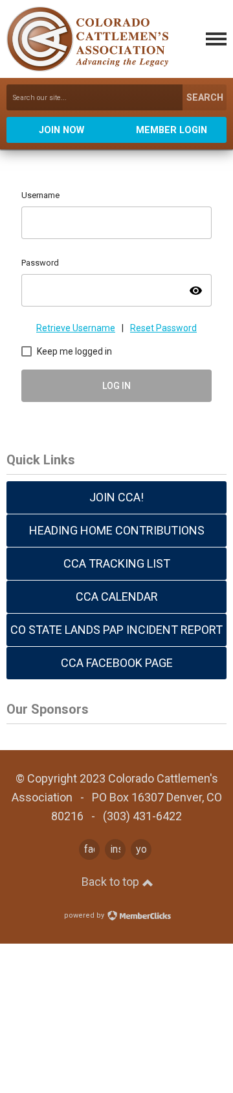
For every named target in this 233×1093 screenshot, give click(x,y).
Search (204, 97)
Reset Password (163, 328)
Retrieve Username (75, 328)
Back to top (112, 881)
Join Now (61, 130)
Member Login (171, 130)
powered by (85, 915)
